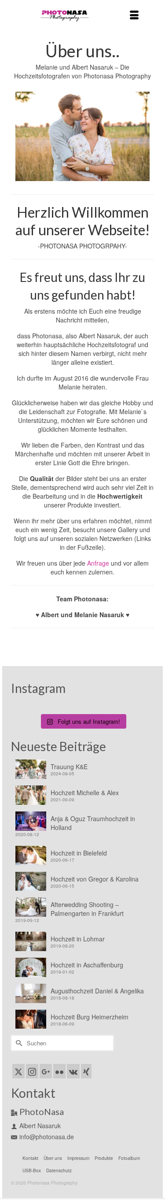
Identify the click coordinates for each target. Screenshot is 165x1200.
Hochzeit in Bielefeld (79, 852)
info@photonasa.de (46, 1136)
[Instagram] (32, 1071)
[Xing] (86, 1071)
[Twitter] (18, 1071)
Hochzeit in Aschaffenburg (87, 964)
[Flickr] (59, 1071)
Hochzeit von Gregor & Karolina (95, 878)
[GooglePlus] (46, 1071)
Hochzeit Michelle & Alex (85, 792)
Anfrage (99, 563)
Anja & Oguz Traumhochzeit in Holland (93, 823)
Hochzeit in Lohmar (78, 938)
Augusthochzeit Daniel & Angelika (97, 990)
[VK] (73, 1071)
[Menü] (134, 15)
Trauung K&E (69, 766)
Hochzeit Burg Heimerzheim (89, 1016)
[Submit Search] (17, 1043)
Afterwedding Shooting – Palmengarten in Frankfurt (87, 909)
